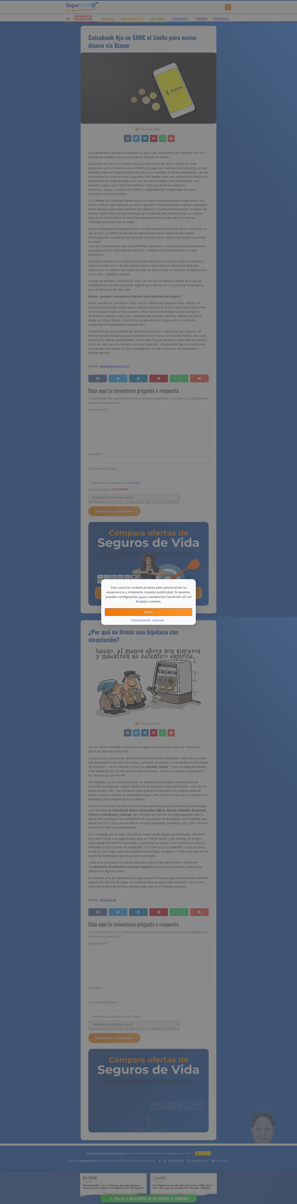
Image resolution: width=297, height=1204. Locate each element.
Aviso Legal (158, 620)
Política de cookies (141, 620)
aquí (142, 597)
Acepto (148, 612)
